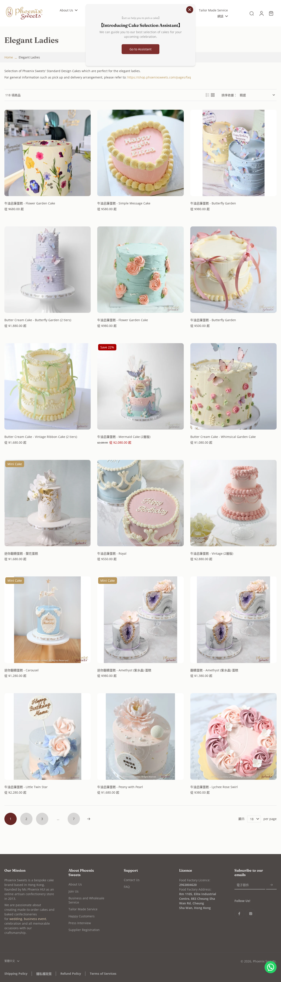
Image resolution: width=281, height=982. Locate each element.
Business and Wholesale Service (86, 900)
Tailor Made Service (82, 909)
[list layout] (207, 95)
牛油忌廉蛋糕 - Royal (111, 553)
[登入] (261, 13)
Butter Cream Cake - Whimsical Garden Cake (223, 437)
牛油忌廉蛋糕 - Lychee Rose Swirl (214, 787)
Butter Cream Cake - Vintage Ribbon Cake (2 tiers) (40, 437)
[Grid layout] (212, 95)
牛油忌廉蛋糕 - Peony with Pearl (120, 787)
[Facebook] (239, 913)
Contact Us (132, 880)
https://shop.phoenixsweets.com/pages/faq (159, 77)
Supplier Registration (84, 930)
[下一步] (88, 819)
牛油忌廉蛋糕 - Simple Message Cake (123, 203)
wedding (15, 919)
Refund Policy (70, 973)
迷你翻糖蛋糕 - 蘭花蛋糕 (21, 553)
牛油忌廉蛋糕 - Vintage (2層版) (211, 553)
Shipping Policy (15, 973)
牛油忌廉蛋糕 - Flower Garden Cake (29, 203)
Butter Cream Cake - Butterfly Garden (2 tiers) (37, 320)
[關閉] (190, 10)
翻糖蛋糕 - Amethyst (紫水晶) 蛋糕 (214, 670)
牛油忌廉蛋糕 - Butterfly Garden (213, 203)
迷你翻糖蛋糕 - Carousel (21, 670)
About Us (75, 884)
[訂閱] (271, 884)
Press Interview (79, 923)
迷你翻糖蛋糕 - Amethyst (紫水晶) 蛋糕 (124, 670)
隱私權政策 (44, 974)
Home (8, 57)
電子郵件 (243, 885)
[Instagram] (251, 913)
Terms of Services (103, 973)
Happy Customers (81, 916)
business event (35, 919)
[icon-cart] (271, 13)
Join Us (73, 891)
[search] (251, 13)
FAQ (127, 887)
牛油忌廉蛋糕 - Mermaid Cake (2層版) (123, 437)
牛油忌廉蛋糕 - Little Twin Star (26, 787)
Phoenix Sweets (264, 961)
